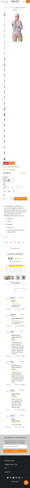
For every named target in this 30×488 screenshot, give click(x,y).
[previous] (8, 27)
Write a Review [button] (16, 283)
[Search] (23, 1)
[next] (25, 27)
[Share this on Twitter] (6, 242)
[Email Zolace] (22, 477)
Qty (4, 195)
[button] (24, 309)
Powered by (19, 288)
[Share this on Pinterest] (14, 242)
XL (20, 187)
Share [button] (9, 309)
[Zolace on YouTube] (13, 477)
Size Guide (23, 173)
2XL (5, 191)
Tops (7, 237)
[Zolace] (15, 1)
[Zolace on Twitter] (8, 477)
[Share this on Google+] (19, 242)
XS (4, 187)
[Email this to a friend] (23, 242)
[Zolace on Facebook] (10, 477)
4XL (13, 191)
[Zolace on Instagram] (19, 477)
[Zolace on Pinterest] (16, 477)
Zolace (16, 481)
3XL (9, 191)
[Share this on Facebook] (10, 242)
